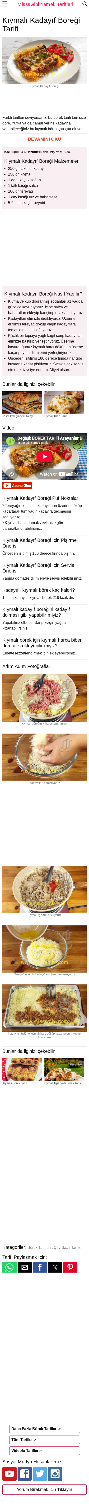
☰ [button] (5, 4)
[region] (45, 101)
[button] (44, 139)
